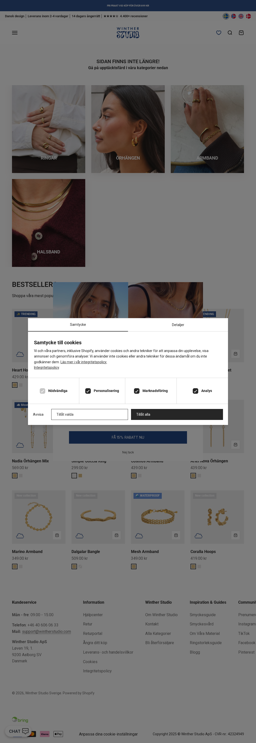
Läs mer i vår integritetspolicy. (83, 362)
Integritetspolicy (46, 368)
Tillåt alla (143, 414)
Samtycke (78, 325)
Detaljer (178, 325)
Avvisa (38, 414)
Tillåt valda (65, 414)
